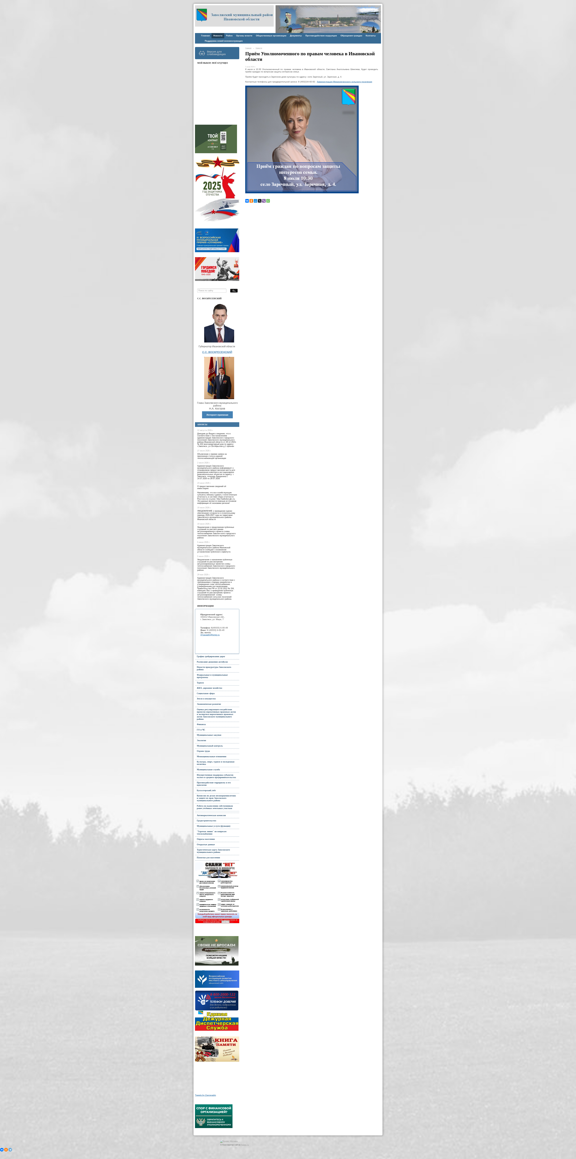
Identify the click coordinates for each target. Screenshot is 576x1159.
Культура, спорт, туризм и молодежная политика (215, 763)
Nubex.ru (245, 1145)
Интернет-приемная (217, 415)
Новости (217, 36)
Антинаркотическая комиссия (211, 815)
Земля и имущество (206, 699)
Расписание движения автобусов (212, 662)
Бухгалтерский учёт (206, 790)
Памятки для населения (208, 857)
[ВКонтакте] (247, 201)
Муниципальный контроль (210, 746)
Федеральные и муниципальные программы (212, 676)
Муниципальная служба (208, 769)
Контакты (371, 36)
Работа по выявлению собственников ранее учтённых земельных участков (215, 807)
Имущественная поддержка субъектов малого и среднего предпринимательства (216, 776)
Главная (205, 36)
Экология (201, 740)
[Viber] (264, 201)
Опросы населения (206, 839)
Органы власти (244, 36)
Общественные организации (271, 36)
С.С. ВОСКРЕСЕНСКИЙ (217, 352)
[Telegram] (10, 1149)
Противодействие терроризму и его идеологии (214, 784)
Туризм (200, 683)
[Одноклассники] (251, 201)
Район (229, 36)
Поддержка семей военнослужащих (224, 41)
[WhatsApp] (268, 201)
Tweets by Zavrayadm (205, 1095)
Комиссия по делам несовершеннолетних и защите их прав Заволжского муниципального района (216, 798)
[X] (259, 201)
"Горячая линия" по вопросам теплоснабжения (211, 832)
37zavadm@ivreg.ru (210, 635)
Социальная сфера (206, 693)
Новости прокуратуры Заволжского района (214, 668)
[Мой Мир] (255, 201)
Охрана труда (203, 751)
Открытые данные (206, 844)
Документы (296, 36)
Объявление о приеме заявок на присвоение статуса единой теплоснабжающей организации (212, 456)
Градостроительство (206, 821)
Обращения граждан (351, 36)
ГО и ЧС (201, 730)
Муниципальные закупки (209, 735)
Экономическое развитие (209, 704)
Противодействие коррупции (321, 36)
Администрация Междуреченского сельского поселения (344, 82)
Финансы (201, 724)
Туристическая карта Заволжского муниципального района (213, 851)
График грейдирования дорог (211, 656)
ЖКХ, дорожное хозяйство (209, 688)
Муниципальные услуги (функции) (213, 826)
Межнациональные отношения (211, 756)
